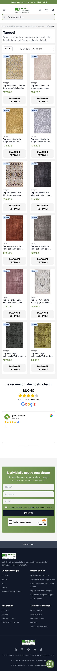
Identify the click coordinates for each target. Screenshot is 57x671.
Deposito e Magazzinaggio (41, 594)
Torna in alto (28, 544)
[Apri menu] (4, 10)
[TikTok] (41, 649)
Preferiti (5, 614)
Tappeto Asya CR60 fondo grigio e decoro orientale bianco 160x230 (42, 302)
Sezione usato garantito (12, 591)
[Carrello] (52, 10)
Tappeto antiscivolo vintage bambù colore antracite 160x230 (40, 195)
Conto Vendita (36, 598)
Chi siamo (6, 575)
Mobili (11, 26)
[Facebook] (15, 649)
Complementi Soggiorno (36, 26)
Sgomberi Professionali (40, 575)
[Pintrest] (28, 649)
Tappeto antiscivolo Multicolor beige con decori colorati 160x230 (13, 195)
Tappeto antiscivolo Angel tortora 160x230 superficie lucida (41, 141)
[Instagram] (22, 649)
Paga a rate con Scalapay (41, 590)
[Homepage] (22, 10)
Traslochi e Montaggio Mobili (42, 579)
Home (4, 26)
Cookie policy (36, 614)
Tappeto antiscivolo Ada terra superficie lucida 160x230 (14, 88)
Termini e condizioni (10, 622)
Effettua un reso (8, 618)
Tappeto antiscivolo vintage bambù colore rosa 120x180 (12, 302)
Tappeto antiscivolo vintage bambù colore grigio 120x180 (40, 249)
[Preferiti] (46, 10)
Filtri (9, 49)
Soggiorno (20, 26)
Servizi (4, 579)
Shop (4, 583)
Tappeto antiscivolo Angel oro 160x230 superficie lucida (12, 141)
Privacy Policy (46, 507)
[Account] (40, 10)
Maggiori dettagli (14, 100)
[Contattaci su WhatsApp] (50, 664)
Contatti (5, 610)
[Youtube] (34, 649)
